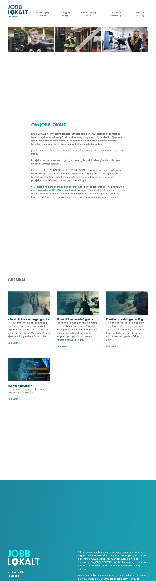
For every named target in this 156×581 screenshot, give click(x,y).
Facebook (13, 575)
